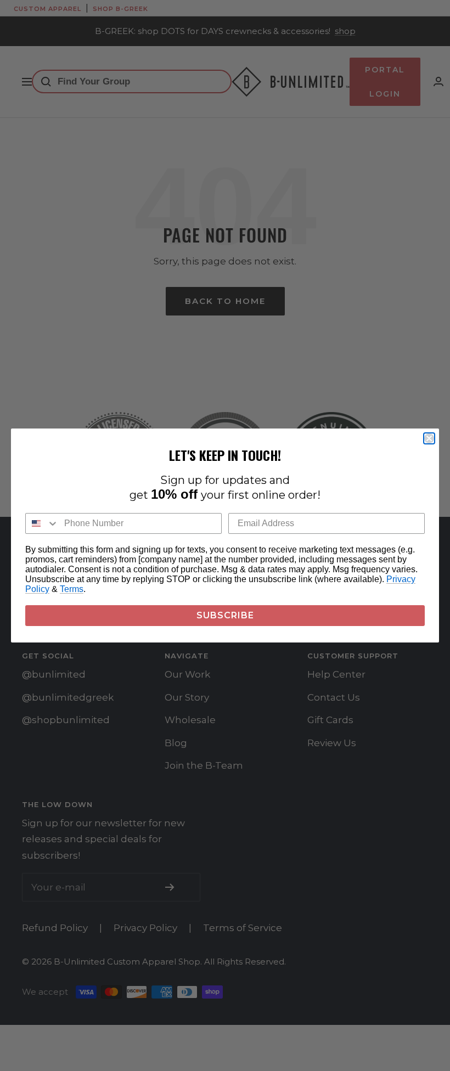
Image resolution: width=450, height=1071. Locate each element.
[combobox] (42, 523)
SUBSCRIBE (225, 615)
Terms (71, 589)
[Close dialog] (429, 438)
